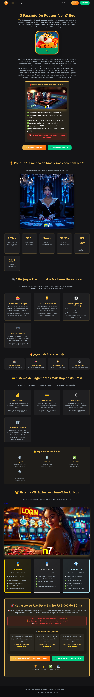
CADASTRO (85, 3)
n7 (12, 3)
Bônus (52, 3)
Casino (35, 3)
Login (17, 3)
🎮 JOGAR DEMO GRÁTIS (60, 148)
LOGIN (75, 3)
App (22, 3)
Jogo (31, 3)
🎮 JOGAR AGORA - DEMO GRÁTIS (67, 658)
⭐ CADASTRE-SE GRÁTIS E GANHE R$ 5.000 (30, 658)
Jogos (26, 3)
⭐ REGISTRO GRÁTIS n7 (34, 148)
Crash (41, 3)
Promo (57, 3)
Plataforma (64, 3)
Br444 (6, 503)
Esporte (47, 3)
